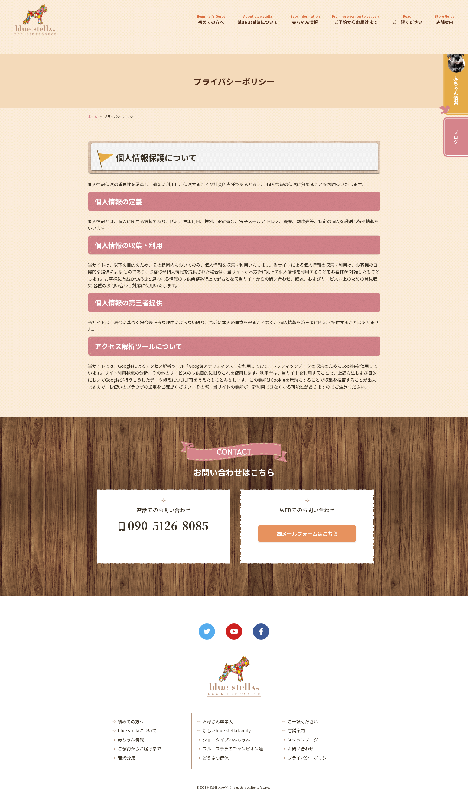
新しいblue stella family (227, 730)
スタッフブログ (303, 739)
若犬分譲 (126, 758)
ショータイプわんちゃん (226, 739)
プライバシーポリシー (309, 758)
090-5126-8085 (168, 525)
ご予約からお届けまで (356, 19)
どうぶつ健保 (216, 758)
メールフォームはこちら (310, 533)
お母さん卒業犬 (218, 721)
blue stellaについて (258, 19)
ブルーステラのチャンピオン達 (233, 748)
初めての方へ (211, 19)
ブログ (455, 137)
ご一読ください (407, 19)
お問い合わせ (301, 748)
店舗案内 (444, 19)
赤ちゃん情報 (455, 90)
